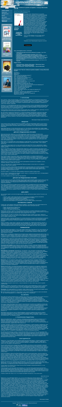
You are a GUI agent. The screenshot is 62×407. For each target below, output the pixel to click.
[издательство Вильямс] (25, 5)
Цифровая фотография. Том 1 (7, 72)
